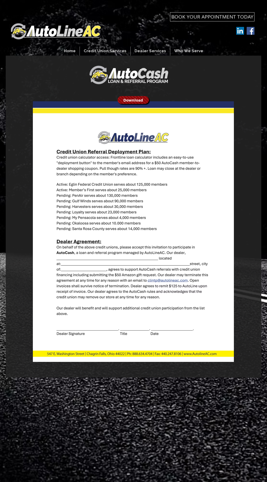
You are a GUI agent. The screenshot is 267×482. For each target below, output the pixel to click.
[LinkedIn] (240, 31)
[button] (105, 51)
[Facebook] (250, 31)
